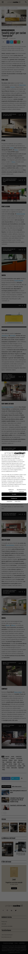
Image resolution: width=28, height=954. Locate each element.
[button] (24, 453)
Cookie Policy (9, 501)
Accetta (14, 494)
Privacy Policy (18, 501)
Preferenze (14, 498)
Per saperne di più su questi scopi (21, 490)
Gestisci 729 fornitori (11, 490)
